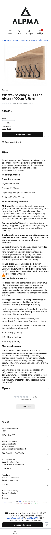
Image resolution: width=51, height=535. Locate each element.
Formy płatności (8, 459)
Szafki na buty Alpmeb (10, 40)
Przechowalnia (8, 446)
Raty (4, 431)
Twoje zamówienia (9, 441)
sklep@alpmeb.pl (15, 518)
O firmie (5, 498)
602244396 (32, 518)
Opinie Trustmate (9, 493)
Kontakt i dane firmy (10, 490)
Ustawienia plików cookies (13, 449)
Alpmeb (5, 90)
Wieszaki (24, 40)
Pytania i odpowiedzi (10, 428)
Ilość (4, 118)
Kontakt (5, 495)
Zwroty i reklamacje (10, 480)
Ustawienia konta (9, 444)
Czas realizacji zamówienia (13, 464)
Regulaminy (6, 475)
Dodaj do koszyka (22, 134)
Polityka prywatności (10, 477)
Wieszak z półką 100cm (39, 40)
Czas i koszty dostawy (11, 462)
